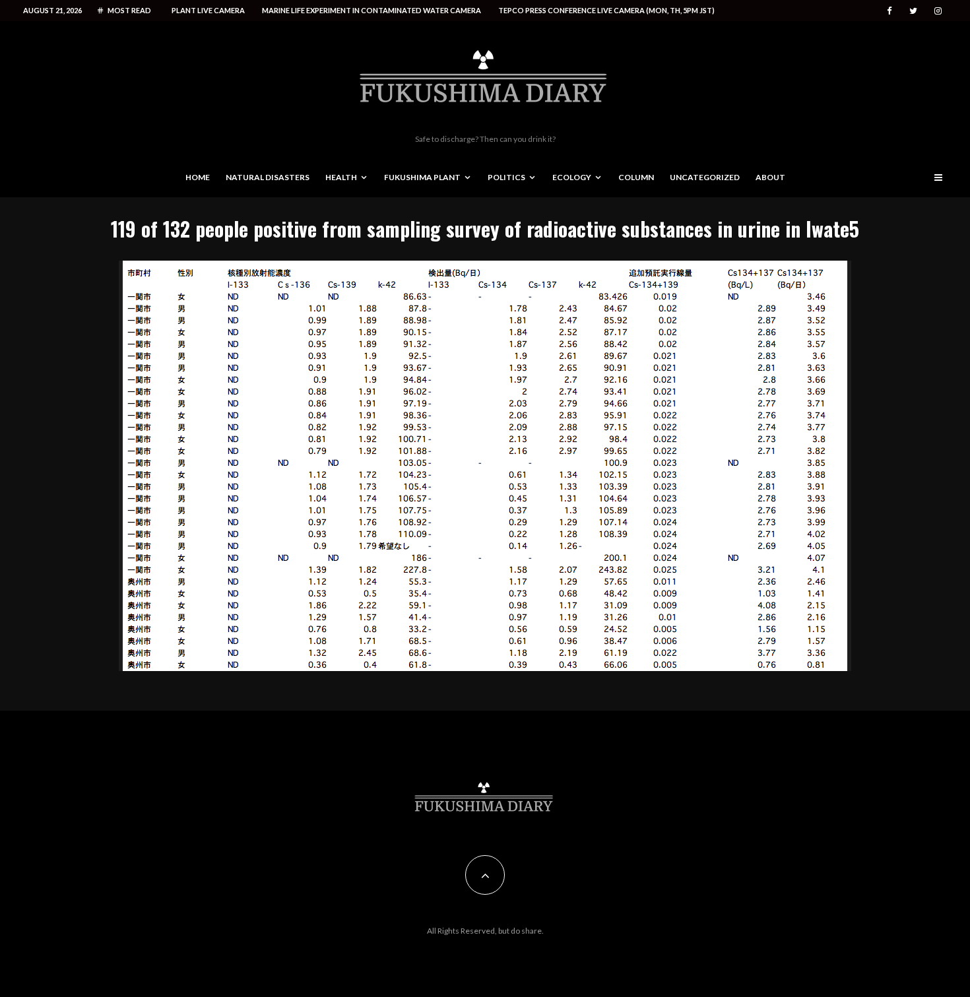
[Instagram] (938, 11)
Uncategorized (705, 177)
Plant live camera (208, 10)
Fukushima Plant (422, 177)
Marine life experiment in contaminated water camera (371, 10)
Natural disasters (267, 177)
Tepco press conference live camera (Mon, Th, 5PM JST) (606, 10)
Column (636, 177)
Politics (506, 177)
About (770, 177)
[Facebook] (889, 11)
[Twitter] (913, 11)
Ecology (571, 177)
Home (197, 177)
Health (341, 177)
